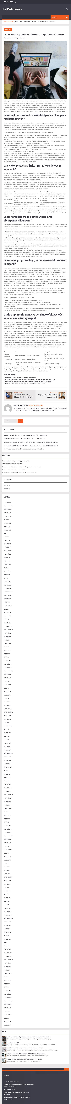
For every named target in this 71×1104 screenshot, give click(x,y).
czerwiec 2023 (7, 516)
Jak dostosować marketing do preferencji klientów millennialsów (19, 472)
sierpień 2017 (7, 636)
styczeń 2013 (7, 825)
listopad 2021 (7, 547)
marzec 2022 (7, 533)
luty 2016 (6, 698)
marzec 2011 (7, 901)
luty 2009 (6, 987)
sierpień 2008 (7, 1008)
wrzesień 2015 (7, 715)
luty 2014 (6, 781)
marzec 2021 (7, 574)
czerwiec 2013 (7, 808)
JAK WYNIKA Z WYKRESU (14, 1042)
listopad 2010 (7, 915)
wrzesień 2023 (7, 509)
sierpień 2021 (7, 557)
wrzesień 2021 (7, 554)
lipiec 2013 (6, 805)
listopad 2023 (7, 502)
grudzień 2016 (7, 664)
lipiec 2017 (6, 640)
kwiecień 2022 (7, 530)
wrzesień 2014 (7, 757)
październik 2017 (8, 629)
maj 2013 (6, 812)
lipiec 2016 (6, 681)
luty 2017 (6, 657)
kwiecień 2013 (7, 815)
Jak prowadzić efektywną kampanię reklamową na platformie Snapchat (26, 1053)
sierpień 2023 (7, 513)
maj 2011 (6, 894)
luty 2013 (6, 822)
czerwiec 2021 (7, 564)
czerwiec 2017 (7, 643)
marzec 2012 (7, 860)
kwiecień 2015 (7, 733)
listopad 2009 (7, 956)
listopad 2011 (7, 874)
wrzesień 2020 (7, 595)
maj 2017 (6, 647)
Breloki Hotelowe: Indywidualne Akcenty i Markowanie (20, 377)
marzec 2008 (7, 1025)
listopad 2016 (7, 667)
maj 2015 (6, 729)
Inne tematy (7, 485)
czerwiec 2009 (7, 973)
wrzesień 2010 (7, 922)
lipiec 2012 (6, 846)
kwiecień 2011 (7, 898)
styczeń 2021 (7, 581)
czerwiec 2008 (7, 1014)
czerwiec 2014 (7, 767)
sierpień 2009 (7, 966)
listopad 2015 (7, 709)
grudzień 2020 (7, 585)
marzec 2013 (7, 819)
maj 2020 (6, 609)
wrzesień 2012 (7, 839)
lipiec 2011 (6, 887)
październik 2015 (8, 712)
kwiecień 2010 (7, 939)
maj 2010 (6, 935)
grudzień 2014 (7, 746)
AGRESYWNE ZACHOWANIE (11, 1081)
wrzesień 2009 (7, 963)
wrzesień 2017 (7, 633)
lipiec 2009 (6, 970)
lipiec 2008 (6, 1011)
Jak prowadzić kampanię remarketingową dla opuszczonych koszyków (21, 467)
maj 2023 (6, 519)
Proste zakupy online (9, 1089)
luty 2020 (6, 619)
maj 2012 (6, 853)
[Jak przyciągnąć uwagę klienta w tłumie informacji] (62, 395)
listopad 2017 (7, 626)
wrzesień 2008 (7, 1004)
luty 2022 (6, 537)
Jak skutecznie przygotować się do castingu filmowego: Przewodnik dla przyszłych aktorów (31, 442)
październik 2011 (8, 877)
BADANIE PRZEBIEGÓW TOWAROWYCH (12, 464)
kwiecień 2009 (7, 980)
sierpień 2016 (7, 678)
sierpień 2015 (7, 719)
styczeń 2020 (7, 623)
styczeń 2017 (7, 660)
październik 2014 (8, 753)
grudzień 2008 (7, 994)
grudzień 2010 (7, 911)
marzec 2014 (7, 777)
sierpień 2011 (7, 884)
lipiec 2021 (6, 561)
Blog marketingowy (12, 9)
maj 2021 (6, 568)
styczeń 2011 (7, 908)
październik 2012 (8, 836)
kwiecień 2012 (7, 856)
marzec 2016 (7, 695)
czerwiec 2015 (7, 726)
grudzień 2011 (7, 870)
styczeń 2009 (7, 990)
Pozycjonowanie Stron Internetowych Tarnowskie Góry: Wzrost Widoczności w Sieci (30, 379)
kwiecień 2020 (7, 612)
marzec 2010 (7, 942)
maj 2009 (6, 977)
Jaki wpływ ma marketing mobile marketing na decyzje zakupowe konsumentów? (29, 1037)
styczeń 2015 (7, 743)
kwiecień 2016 (7, 691)
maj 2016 (6, 688)
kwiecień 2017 (7, 650)
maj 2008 (6, 1018)
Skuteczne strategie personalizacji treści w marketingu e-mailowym (25, 383)
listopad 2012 (7, 832)
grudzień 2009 (7, 953)
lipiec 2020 (6, 602)
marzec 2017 (7, 654)
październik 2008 (8, 1001)
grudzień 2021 (7, 544)
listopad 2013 (7, 791)
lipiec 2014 (6, 764)
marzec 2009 (7, 984)
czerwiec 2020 (7, 605)
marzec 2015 (7, 736)
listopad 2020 (7, 588)
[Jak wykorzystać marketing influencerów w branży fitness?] (9, 395)
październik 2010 (8, 918)
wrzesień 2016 (7, 674)
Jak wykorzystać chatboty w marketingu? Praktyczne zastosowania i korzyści (28, 381)
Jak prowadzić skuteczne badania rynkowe (13, 469)
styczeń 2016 (7, 702)
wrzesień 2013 (7, 798)
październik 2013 (8, 794)
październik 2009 (8, 959)
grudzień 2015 (7, 705)
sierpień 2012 (7, 843)
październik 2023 (8, 506)
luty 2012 (6, 863)
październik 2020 (8, 592)
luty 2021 (6, 578)
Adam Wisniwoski (36, 405)
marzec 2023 (7, 526)
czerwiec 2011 (7, 891)
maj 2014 (6, 770)
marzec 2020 (7, 616)
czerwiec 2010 (7, 932)
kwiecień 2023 (7, 523)
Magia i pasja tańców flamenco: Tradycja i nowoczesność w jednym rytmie (25, 435)
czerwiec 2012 (7, 849)
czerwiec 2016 (7, 684)
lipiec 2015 (6, 722)
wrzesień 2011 (7, 880)
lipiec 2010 (6, 929)
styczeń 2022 (7, 540)
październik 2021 (8, 550)
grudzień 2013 (7, 788)
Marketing (8, 29)
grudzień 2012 (7, 829)
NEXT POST (53, 392)
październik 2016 (8, 671)
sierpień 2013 (7, 801)
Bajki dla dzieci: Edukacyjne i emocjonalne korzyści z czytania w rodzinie (25, 438)
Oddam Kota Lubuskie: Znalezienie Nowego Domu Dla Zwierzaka (24, 1059)
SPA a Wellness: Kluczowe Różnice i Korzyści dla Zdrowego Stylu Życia (24, 449)
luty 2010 (6, 946)
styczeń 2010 (7, 949)
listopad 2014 (7, 750)
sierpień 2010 (7, 925)
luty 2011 (6, 904)
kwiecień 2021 (7, 571)
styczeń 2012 (7, 867)
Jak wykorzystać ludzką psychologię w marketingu (15, 461)
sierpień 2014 (7, 760)
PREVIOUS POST (18, 392)
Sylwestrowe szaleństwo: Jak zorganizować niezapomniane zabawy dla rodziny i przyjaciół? (31, 445)
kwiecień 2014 (7, 774)
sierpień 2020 (7, 599)
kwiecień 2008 (7, 1021)
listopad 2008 (7, 997)
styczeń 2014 (7, 784)
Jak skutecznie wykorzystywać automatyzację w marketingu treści (25, 1048)
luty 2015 (6, 739)
